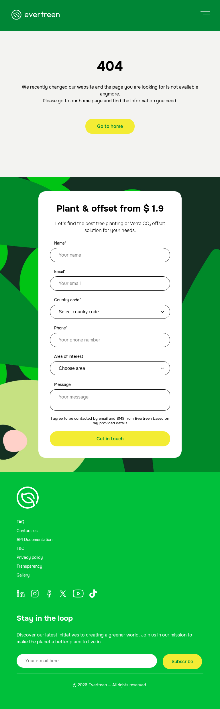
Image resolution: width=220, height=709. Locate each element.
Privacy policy (30, 557)
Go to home (110, 126)
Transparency (29, 566)
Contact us (27, 530)
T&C (20, 548)
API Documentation (34, 539)
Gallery (23, 575)
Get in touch (110, 439)
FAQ (20, 521)
